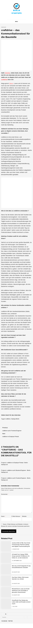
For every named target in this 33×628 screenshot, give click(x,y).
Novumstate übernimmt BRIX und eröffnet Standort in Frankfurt (20, 619)
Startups (3, 27)
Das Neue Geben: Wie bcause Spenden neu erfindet (19, 587)
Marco (11, 83)
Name (3, 516)
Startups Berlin (15, 419)
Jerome (7, 73)
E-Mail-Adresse (16, 516)
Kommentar (4, 494)
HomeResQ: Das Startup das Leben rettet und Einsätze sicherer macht (20, 613)
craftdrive (4, 79)
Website (24, 516)
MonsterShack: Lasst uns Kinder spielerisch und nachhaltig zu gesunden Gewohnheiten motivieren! (20, 601)
